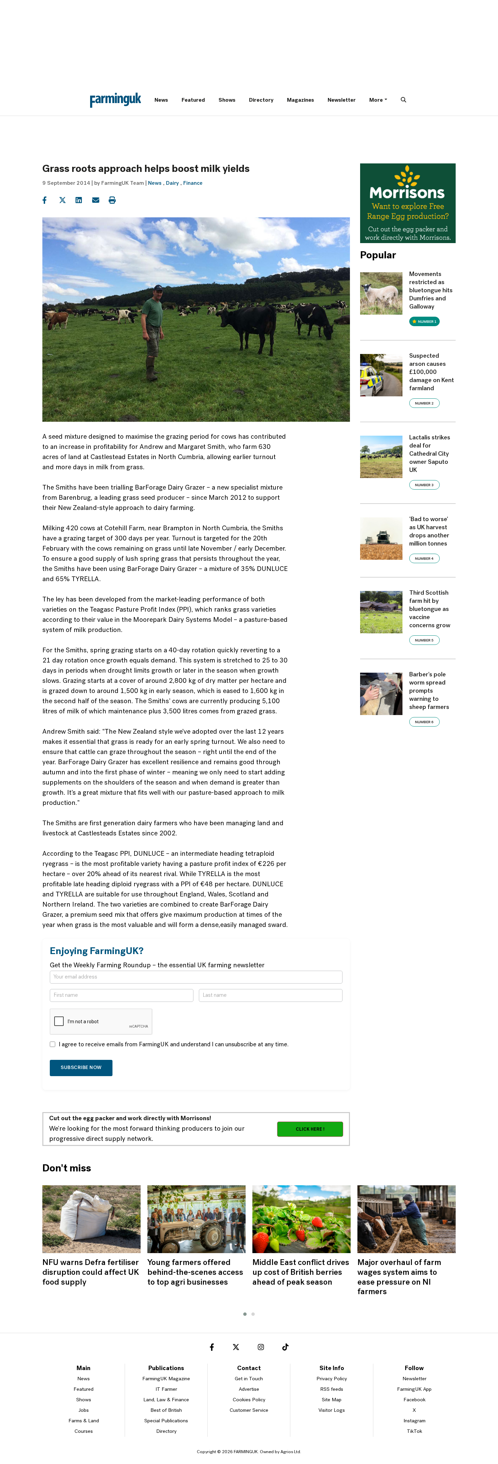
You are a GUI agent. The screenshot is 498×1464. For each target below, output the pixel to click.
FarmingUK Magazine (166, 1379)
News (161, 100)
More (376, 100)
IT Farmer (166, 1389)
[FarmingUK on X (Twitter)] (236, 1348)
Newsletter (342, 100)
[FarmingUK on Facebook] (212, 1348)
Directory (261, 100)
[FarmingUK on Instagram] (260, 1348)
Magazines (300, 100)
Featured (193, 100)
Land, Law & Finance (166, 1400)
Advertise (249, 1389)
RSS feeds (331, 1389)
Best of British (166, 1410)
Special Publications (166, 1421)
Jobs (84, 1410)
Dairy (172, 183)
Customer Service (249, 1410)
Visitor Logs (331, 1410)
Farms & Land (83, 1421)
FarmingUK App (414, 1389)
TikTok (414, 1431)
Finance (193, 183)
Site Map (331, 1400)
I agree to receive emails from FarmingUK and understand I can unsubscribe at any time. (174, 1045)
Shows (227, 100)
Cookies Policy (249, 1400)
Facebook (414, 1400)
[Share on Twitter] (66, 200)
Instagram (414, 1421)
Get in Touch (249, 1379)
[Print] (116, 200)
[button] (245, 1314)
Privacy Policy (331, 1379)
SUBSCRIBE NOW (81, 1067)
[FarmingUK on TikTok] (285, 1348)
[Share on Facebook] (50, 200)
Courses (84, 1431)
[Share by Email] (99, 200)
